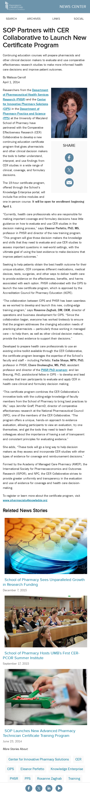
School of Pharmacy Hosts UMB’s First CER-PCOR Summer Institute (41, 655)
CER (78, 759)
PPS (28, 779)
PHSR (14, 779)
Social (79, 18)
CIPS (10, 769)
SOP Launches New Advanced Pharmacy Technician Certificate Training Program (39, 733)
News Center (73, 6)
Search (11, 18)
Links (56, 18)
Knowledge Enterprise (67, 769)
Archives (34, 18)
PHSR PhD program (54, 370)
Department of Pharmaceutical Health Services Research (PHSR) (25, 94)
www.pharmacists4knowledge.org (25, 500)
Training (74, 779)
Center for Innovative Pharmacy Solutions (39, 759)
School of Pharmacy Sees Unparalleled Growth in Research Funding (44, 582)
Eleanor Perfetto (32, 769)
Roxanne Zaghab (49, 779)
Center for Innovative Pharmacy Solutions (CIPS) (25, 104)
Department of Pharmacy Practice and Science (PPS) (24, 113)
